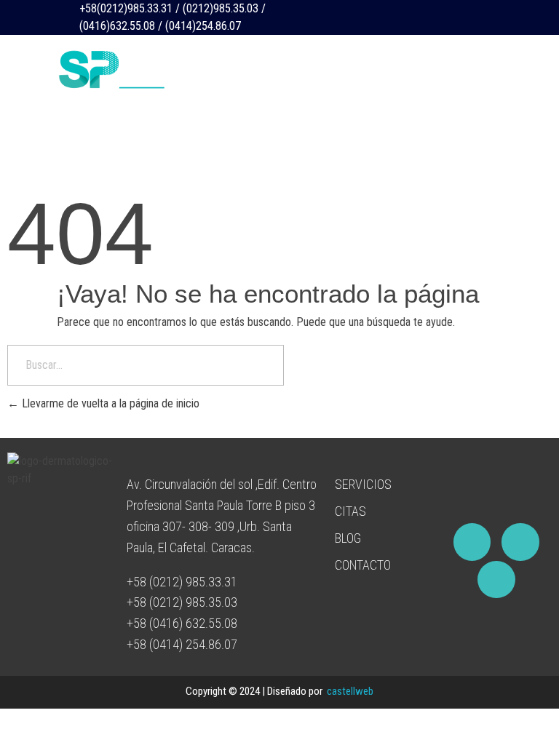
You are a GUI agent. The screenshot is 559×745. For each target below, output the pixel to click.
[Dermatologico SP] (165, 69)
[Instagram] (428, 17)
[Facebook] (488, 17)
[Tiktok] (458, 17)
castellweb (350, 691)
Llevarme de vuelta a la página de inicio (109, 403)
